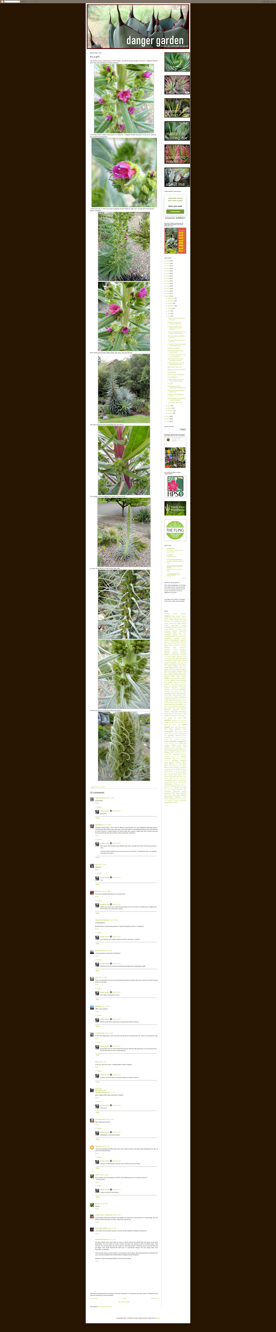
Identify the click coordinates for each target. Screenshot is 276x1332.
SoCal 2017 (182, 775)
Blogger (157, 1318)
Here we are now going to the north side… (176, 318)
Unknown (98, 1146)
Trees (178, 786)
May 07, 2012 (110, 798)
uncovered (170, 787)
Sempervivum (168, 771)
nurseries (168, 731)
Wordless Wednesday (180, 800)
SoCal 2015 (173, 775)
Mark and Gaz (99, 950)
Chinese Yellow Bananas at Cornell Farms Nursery (176, 380)
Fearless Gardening (176, 658)
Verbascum (176, 791)
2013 (168, 293)
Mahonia (175, 710)
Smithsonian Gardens (169, 773)
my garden (102, 787)
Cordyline (177, 638)
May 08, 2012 (117, 811)
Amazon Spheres (181, 616)
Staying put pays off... (174, 348)
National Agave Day (174, 722)
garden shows (175, 680)
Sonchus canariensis (180, 778)
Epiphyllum (183, 649)
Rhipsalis (171, 762)
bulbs (165, 629)
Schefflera (183, 767)
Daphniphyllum (174, 640)
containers (168, 638)
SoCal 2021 (175, 776)
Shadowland (177, 771)
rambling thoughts (179, 760)
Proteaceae (167, 758)
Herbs (171, 689)
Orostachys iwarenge (180, 739)
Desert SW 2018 (177, 642)
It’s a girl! (170, 383)
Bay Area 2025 (181, 621)
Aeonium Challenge (179, 613)
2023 (168, 268)
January (170, 413)
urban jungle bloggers (170, 789)
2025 (168, 263)
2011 (168, 416)
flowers (169, 660)
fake (171, 654)
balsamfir (98, 1006)
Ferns (184, 658)
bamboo (171, 620)
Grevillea (174, 686)
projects (183, 756)
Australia (183, 618)
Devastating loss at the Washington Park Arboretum (177, 387)
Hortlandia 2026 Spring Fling (173, 691)
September (171, 306)
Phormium (167, 749)
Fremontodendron (171, 662)
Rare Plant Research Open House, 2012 (175, 351)
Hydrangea (167, 697)
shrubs (184, 771)
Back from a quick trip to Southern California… (175, 323)
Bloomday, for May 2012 (175, 367)
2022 (168, 271)
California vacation (170, 631)
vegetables (167, 791)
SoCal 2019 (168, 776)
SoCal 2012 (179, 773)
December (171, 298)
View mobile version (124, 1302)
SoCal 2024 (168, 778)
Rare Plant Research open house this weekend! (175, 359)
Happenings (183, 687)
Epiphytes (167, 651)
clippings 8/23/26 (171, 575)
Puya (173, 758)
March (170, 408)
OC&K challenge (179, 733)
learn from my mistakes (176, 704)
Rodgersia (178, 762)
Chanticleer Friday (177, 634)
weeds (184, 797)
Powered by (170, 218)
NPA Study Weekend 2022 (175, 729)
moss (170, 713)
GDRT (179, 682)
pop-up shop (175, 756)
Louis (97, 977)
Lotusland (183, 708)
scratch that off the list (170, 769)
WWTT (171, 802)
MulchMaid (98, 825)
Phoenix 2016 (181, 747)
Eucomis (166, 653)
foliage (175, 660)
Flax (165, 660)
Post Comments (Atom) (104, 1306)
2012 (168, 296)
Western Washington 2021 (171, 798)
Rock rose (98, 891)
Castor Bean (182, 633)
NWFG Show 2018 (169, 733)
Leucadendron (182, 706)
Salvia (176, 764)
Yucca (175, 802)
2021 (168, 273)
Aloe (173, 616)
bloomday (175, 625)
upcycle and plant (180, 788)
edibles (174, 647)
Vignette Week (172, 795)
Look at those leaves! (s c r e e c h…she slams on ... (176, 355)
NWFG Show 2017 (180, 731)
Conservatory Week (180, 636)
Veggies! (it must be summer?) (176, 369)
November (171, 301)
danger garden (104, 811)
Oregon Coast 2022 (176, 737)
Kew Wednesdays (177, 700)
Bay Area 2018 (172, 621)
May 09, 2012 (117, 1215)
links (165, 708)
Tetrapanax (168, 784)
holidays (183, 689)
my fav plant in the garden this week (175, 714)
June (169, 313)
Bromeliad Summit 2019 (179, 627)
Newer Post (94, 1298)
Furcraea (183, 662)
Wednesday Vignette (172, 797)
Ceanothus (167, 634)
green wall (167, 686)
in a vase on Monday (178, 697)
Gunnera (167, 688)
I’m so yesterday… (173, 377)
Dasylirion (183, 640)
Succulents (168, 780)
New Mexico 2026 (174, 724)
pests (173, 747)
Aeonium (167, 614)
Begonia (166, 623)
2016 (168, 286)
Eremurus (175, 651)
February (170, 410)
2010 (168, 419)
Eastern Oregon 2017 (174, 645)
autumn (166, 619)
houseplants (168, 693)
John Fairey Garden (181, 699)
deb (96, 864)
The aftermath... (172, 372)
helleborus (167, 689)
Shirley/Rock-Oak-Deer (102, 920)
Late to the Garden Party (174, 559)
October (170, 303)
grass (184, 684)
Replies (99, 807)
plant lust (172, 752)
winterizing (169, 800)
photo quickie (175, 749)
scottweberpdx (99, 1033)
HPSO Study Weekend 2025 (177, 695)
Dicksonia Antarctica (180, 644)
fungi (179, 662)
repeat (166, 762)
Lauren (97, 1175)
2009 (168, 421)
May (169, 316)
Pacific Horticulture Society (171, 743)
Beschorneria (173, 623)
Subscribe (175, 212)
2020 (168, 276)
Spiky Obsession (100, 798)
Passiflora (167, 747)
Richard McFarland (101, 1239)
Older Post (154, 1298)
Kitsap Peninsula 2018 (180, 702)
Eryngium (183, 651)
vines (178, 795)
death (169, 642)
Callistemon (182, 631)
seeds (184, 769)
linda (96, 1062)
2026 (168, 261)
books (184, 625)
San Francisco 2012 (175, 765)
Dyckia (166, 645)
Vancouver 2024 (181, 789)
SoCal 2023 (183, 776)
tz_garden (170, 555)
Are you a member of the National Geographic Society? (175, 328)
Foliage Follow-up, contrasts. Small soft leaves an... (176, 363)
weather (183, 795)
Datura (166, 642)
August (170, 308)
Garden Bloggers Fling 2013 (173, 667)
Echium (97, 787)
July (169, 311)
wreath (166, 802)
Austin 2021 (177, 618)
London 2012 (171, 708)
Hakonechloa (174, 687)
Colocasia (167, 636)
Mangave (167, 711)
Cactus (171, 629)
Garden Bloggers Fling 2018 (177, 673)
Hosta (184, 691)
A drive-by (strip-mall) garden (176, 374)
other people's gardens (175, 741)
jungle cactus (168, 701)
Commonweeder (100, 1119)
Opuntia (178, 735)
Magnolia (167, 710)
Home (124, 1298)
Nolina (184, 727)
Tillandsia (173, 786)
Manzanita (174, 711)
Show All (184, 578)
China (184, 634)
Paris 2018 (182, 745)
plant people (178, 752)
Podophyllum (176, 754)
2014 (168, 291)
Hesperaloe (177, 689)
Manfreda (183, 709)
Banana (177, 620)
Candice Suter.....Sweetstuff (103, 1215)
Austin (171, 618)
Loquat (178, 708)
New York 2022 (176, 727)
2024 (168, 266)
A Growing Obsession (173, 574)
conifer (173, 636)
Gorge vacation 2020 (176, 684)
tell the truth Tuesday (180, 782)
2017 (168, 283)
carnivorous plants (170, 633)
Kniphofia (166, 704)
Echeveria (183, 645)
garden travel (172, 682)
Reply (97, 803)
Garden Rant (170, 548)
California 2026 (181, 629)
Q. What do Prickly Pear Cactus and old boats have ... (177, 344)
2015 (168, 288)
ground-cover (182, 686)
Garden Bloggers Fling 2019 (172, 675)
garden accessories (170, 664)
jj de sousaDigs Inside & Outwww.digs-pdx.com (101, 1090)
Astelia (166, 618)
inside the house (170, 699)
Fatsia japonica (177, 656)
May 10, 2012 (111, 1239)
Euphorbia (175, 653)
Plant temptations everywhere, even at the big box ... (176, 399)
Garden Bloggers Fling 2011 (177, 666)
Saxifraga (176, 767)
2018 (168, 281)
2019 (168, 278)
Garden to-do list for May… (175, 402)
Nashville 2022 (176, 720)
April (169, 405)
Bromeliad (167, 627)
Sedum (180, 769)
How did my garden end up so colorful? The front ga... (176, 332)
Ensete (175, 649)
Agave (167, 616)
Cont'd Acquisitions (171, 556)
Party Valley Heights (101, 1228)
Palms (173, 745)
